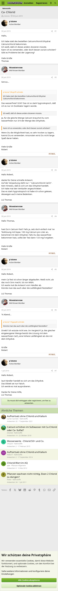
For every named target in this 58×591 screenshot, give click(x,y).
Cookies (30, 560)
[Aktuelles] (51, 3)
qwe (8, 465)
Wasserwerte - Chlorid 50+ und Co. (25, 441)
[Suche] (55, 3)
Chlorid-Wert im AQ (17, 462)
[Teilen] (52, 31)
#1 (56, 31)
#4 (56, 216)
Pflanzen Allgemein (18, 465)
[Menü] (3, 3)
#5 (56, 269)
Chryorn (10, 444)
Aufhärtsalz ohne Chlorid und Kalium (27, 416)
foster (9, 479)
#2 (56, 77)
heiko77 (10, 455)
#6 (56, 310)
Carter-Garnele (12, 419)
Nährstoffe (24, 419)
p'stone (7, 16)
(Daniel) (10, 433)
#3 (56, 170)
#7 (56, 371)
